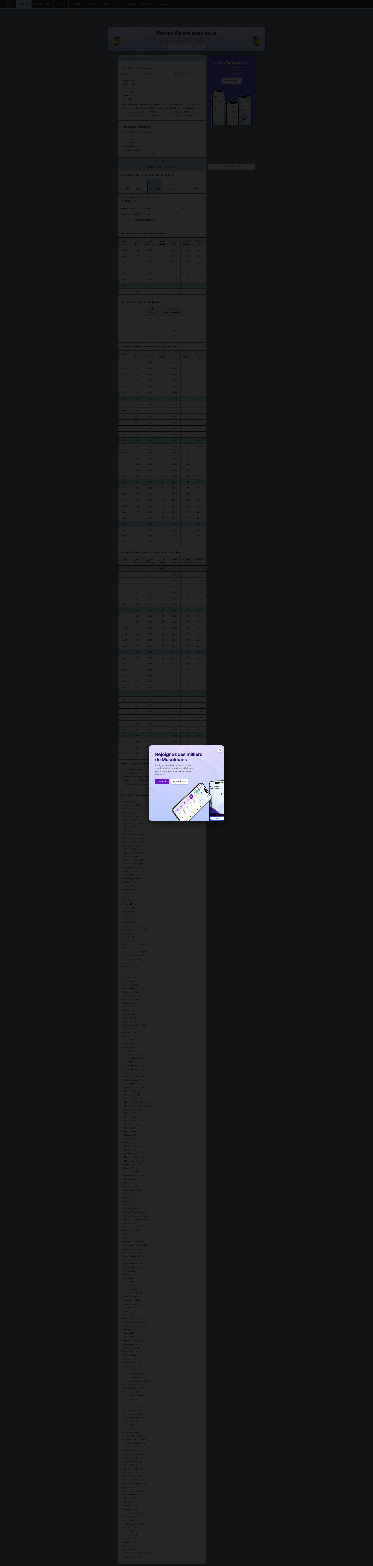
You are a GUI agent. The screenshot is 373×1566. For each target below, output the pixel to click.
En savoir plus (179, 781)
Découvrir (162, 781)
